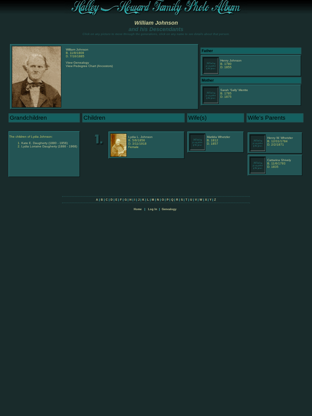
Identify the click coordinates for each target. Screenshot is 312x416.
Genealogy (169, 209)
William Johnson (156, 23)
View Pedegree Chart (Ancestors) (89, 66)
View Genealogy (77, 62)
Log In (152, 209)
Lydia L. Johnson (140, 137)
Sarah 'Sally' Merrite (234, 90)
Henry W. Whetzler (280, 137)
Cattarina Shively (279, 160)
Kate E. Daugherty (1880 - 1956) (44, 143)
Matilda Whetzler (218, 137)
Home (138, 209)
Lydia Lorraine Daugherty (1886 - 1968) (49, 146)
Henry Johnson (231, 60)
